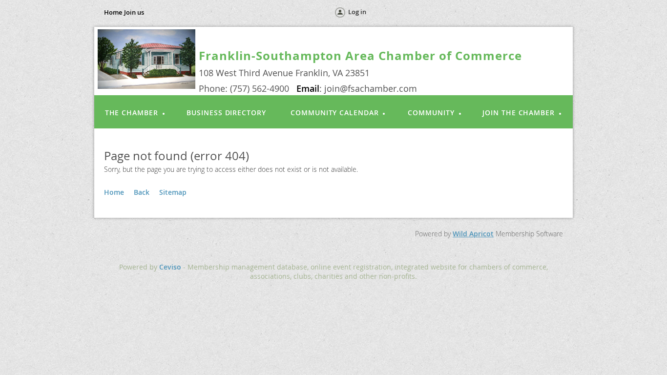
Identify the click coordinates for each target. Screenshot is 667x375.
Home (113, 12)
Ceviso (170, 266)
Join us (134, 12)
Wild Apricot (473, 233)
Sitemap (173, 192)
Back (141, 192)
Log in (357, 11)
